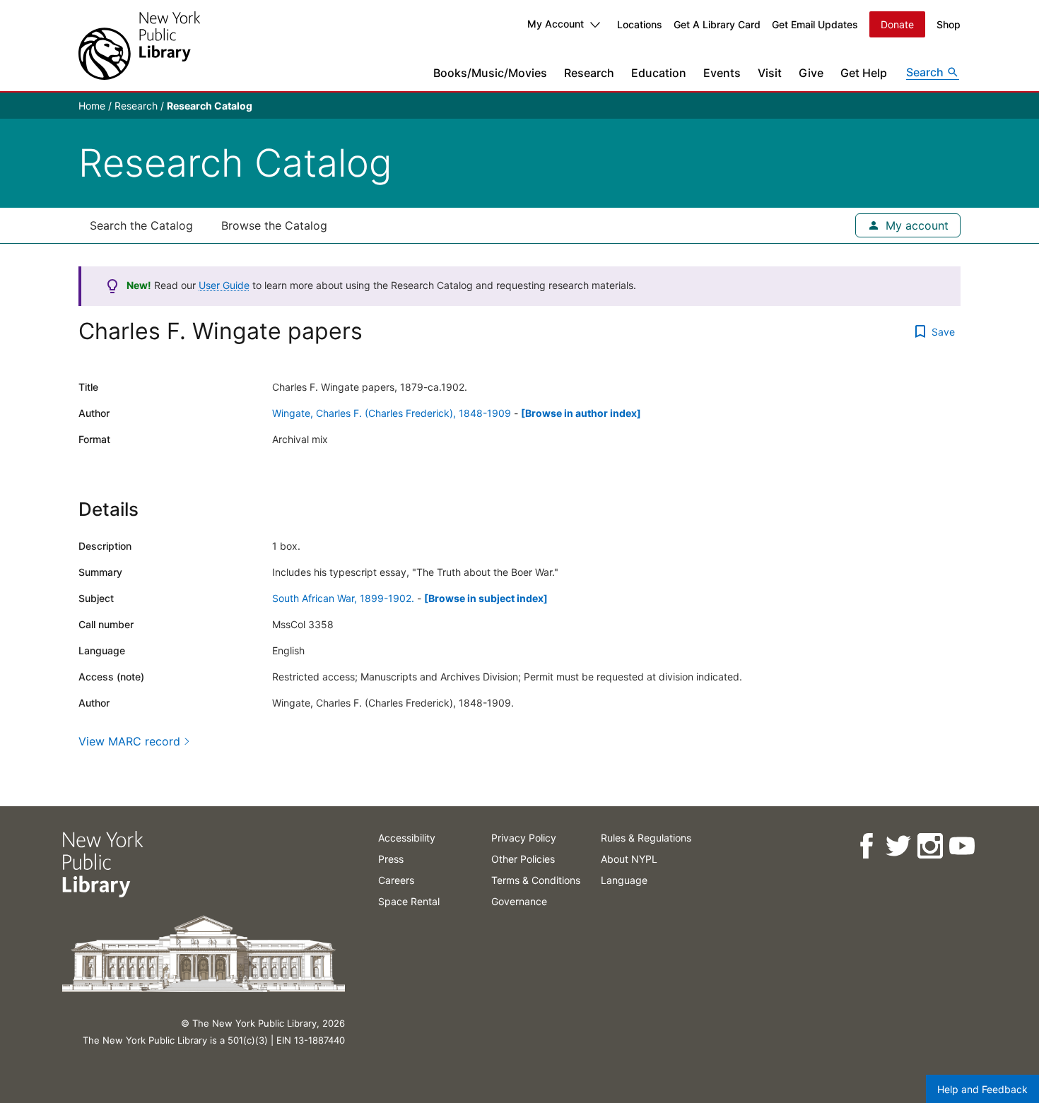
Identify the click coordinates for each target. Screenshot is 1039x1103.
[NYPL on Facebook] (865, 846)
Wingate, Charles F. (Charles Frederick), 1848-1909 (391, 413)
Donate (897, 24)
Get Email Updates (815, 24)
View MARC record (129, 741)
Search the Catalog (141, 225)
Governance (519, 901)
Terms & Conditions (535, 880)
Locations (639, 24)
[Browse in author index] (581, 413)
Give (811, 73)
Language (624, 880)
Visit (770, 73)
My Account (555, 24)
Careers (396, 880)
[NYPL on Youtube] (961, 846)
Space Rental (409, 901)
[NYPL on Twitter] (897, 846)
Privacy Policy (523, 838)
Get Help (863, 73)
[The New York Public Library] (139, 45)
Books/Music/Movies (490, 73)
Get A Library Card (717, 24)
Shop (949, 24)
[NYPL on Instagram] (929, 846)
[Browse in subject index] (486, 598)
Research (589, 73)
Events (722, 73)
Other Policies (523, 859)
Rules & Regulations (646, 838)
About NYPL (629, 859)
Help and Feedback (982, 1089)
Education (658, 73)
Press (391, 859)
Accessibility (406, 838)
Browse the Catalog (274, 225)
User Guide (224, 285)
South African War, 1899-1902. (343, 598)
